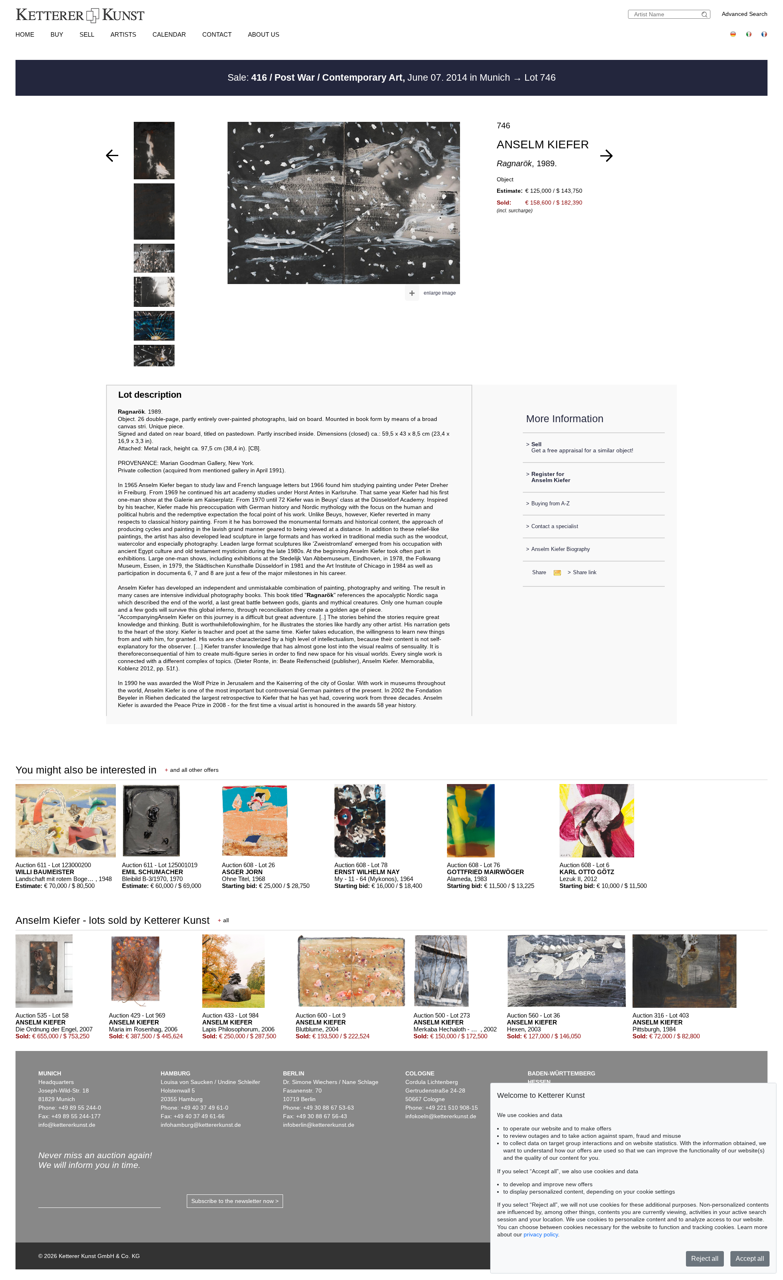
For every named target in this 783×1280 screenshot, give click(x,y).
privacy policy (541, 1234)
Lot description (149, 395)
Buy (57, 34)
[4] (606, 156)
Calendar (169, 34)
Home (24, 34)
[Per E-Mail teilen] (555, 572)
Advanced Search (745, 14)
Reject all (705, 1258)
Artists (123, 34)
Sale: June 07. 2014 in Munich (370, 77)
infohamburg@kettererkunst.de (201, 1124)
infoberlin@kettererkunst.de (318, 1124)
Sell (87, 34)
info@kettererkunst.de (66, 1124)
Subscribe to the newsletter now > (235, 1201)
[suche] (705, 14)
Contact (217, 34)
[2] (112, 156)
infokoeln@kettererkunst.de (440, 1116)
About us (263, 34)
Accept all (750, 1258)
